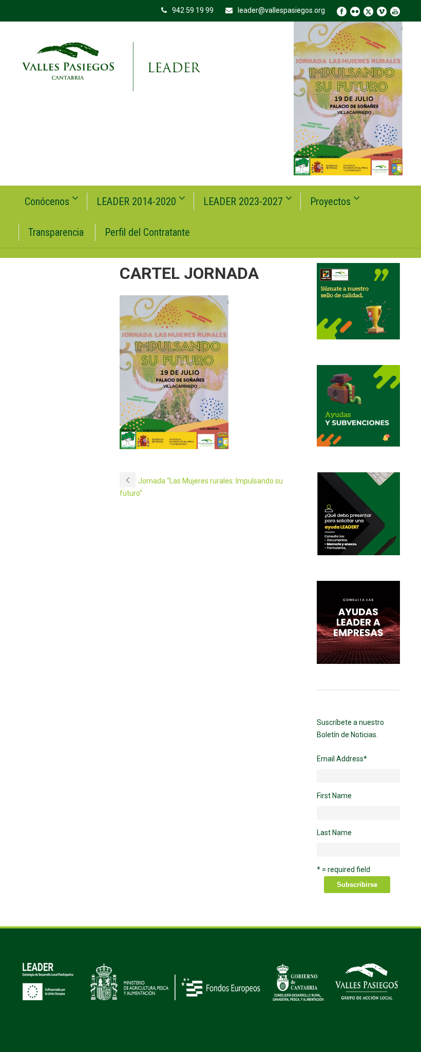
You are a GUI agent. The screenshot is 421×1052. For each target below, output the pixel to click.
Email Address (342, 759)
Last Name (334, 832)
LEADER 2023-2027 (243, 201)
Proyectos (330, 201)
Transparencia (56, 232)
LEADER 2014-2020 (136, 201)
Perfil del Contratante (147, 232)
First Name (334, 796)
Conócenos (47, 201)
